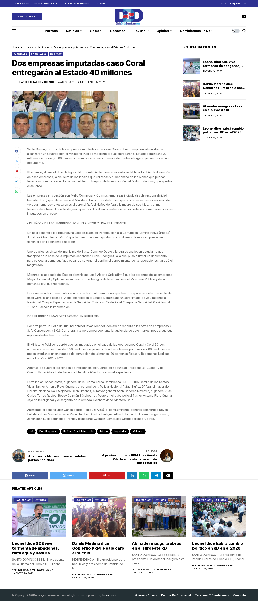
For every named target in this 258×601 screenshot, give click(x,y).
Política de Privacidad (176, 595)
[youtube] (244, 16)
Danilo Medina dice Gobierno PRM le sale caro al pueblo (223, 88)
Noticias (28, 47)
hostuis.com (109, 595)
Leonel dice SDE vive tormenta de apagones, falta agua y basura (222, 66)
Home (15, 47)
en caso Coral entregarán (78, 431)
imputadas (120, 431)
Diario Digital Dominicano (36, 82)
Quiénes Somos (146, 595)
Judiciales (43, 47)
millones (138, 431)
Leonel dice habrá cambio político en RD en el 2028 (223, 130)
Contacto (239, 595)
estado (104, 431)
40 (31, 431)
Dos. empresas (48, 431)
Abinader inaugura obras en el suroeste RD (222, 108)
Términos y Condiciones (212, 595)
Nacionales (38, 54)
